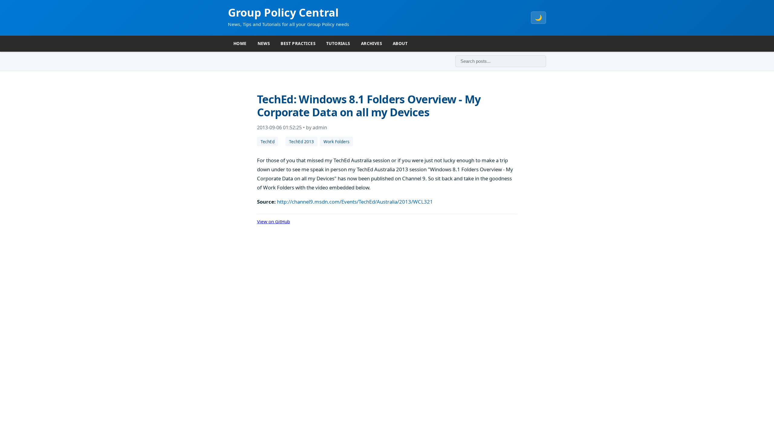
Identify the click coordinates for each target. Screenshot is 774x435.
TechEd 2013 (301, 141)
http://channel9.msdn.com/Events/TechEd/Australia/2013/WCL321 (355, 201)
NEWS (264, 43)
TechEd (268, 141)
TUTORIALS (338, 43)
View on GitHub (273, 221)
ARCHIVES (371, 43)
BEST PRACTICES (298, 43)
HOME (240, 43)
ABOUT (400, 43)
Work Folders (337, 141)
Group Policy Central (283, 12)
